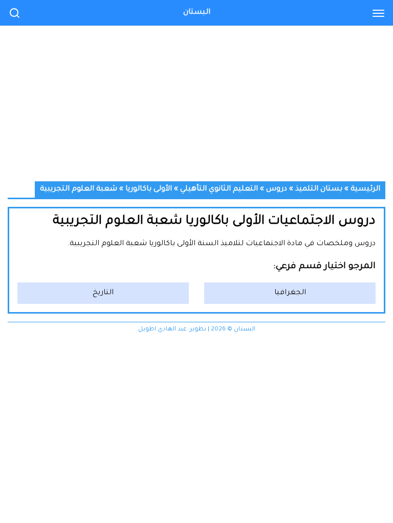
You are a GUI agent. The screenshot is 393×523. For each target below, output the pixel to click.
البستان (196, 13)
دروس (276, 189)
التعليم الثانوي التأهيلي (219, 189)
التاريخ (103, 293)
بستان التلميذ (318, 189)
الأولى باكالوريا (148, 189)
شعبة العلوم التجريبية (78, 189)
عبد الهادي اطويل (162, 329)
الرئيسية (365, 189)
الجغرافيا (290, 293)
